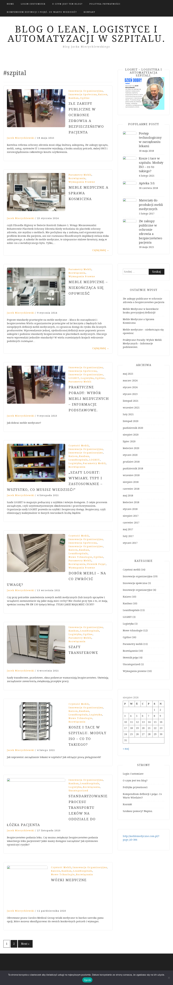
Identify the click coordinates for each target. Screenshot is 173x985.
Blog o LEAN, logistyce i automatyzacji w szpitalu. (87, 34)
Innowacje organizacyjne (86, 374)
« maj (126, 748)
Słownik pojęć (96, 564)
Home (10, 4)
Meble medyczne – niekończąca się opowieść (88, 287)
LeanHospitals (78, 460)
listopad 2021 (130, 400)
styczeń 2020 (130, 455)
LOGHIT (74, 378)
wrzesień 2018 (131, 475)
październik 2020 (133, 428)
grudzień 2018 (131, 461)
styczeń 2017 (130, 543)
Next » (25, 943)
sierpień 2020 (131, 434)
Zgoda (87, 980)
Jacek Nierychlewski (20, 138)
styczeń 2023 (130, 394)
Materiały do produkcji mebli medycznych (151, 205)
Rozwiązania (77, 178)
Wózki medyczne (69, 880)
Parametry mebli (80, 175)
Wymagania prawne (82, 182)
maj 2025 (128, 373)
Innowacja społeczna (83, 94)
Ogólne (85, 98)
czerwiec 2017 (131, 522)
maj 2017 (128, 529)
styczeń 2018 (130, 509)
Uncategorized (78, 790)
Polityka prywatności (104, 4)
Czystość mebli (79, 445)
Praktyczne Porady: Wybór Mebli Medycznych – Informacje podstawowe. (89, 398)
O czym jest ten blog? (67, 4)
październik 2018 (133, 468)
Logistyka (87, 378)
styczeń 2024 (130, 387)
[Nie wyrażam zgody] (168, 977)
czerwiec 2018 (131, 488)
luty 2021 (128, 414)
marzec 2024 (130, 380)
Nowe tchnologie (80, 557)
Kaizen (102, 94)
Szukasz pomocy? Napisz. (138, 811)
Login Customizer (33, 4)
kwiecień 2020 (131, 448)
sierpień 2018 (131, 482)
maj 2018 (128, 495)
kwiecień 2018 (131, 502)
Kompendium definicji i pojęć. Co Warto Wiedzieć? (42, 12)
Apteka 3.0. (147, 183)
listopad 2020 (130, 421)
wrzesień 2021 (131, 407)
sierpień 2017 (131, 515)
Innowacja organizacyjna (86, 91)
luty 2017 (128, 536)
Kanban (74, 98)
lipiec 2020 (129, 441)
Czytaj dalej (100, 250)
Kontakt (89, 12)
